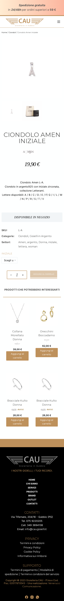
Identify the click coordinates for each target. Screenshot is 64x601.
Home (4, 32)
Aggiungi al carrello (43, 274)
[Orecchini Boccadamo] (47, 314)
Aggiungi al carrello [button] (17, 355)
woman (32, 246)
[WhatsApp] (37, 597)
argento (32, 242)
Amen (22, 242)
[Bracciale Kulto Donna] (17, 384)
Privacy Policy (32, 547)
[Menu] (58, 21)
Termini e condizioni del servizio (39, 574)
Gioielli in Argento (41, 236)
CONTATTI (31, 503)
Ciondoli (12, 32)
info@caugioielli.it (36, 529)
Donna (43, 242)
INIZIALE (7, 253)
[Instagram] (32, 597)
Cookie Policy (32, 551)
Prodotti (32, 491)
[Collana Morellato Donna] (17, 314)
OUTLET (32, 499)
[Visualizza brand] (28, 152)
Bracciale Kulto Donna (17, 402)
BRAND (32, 495)
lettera (22, 246)
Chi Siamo (32, 483)
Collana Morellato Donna (17, 335)
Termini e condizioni (32, 543)
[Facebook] (26, 597)
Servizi (32, 487)
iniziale (52, 242)
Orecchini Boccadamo (46, 333)
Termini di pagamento (24, 570)
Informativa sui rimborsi (32, 556)
